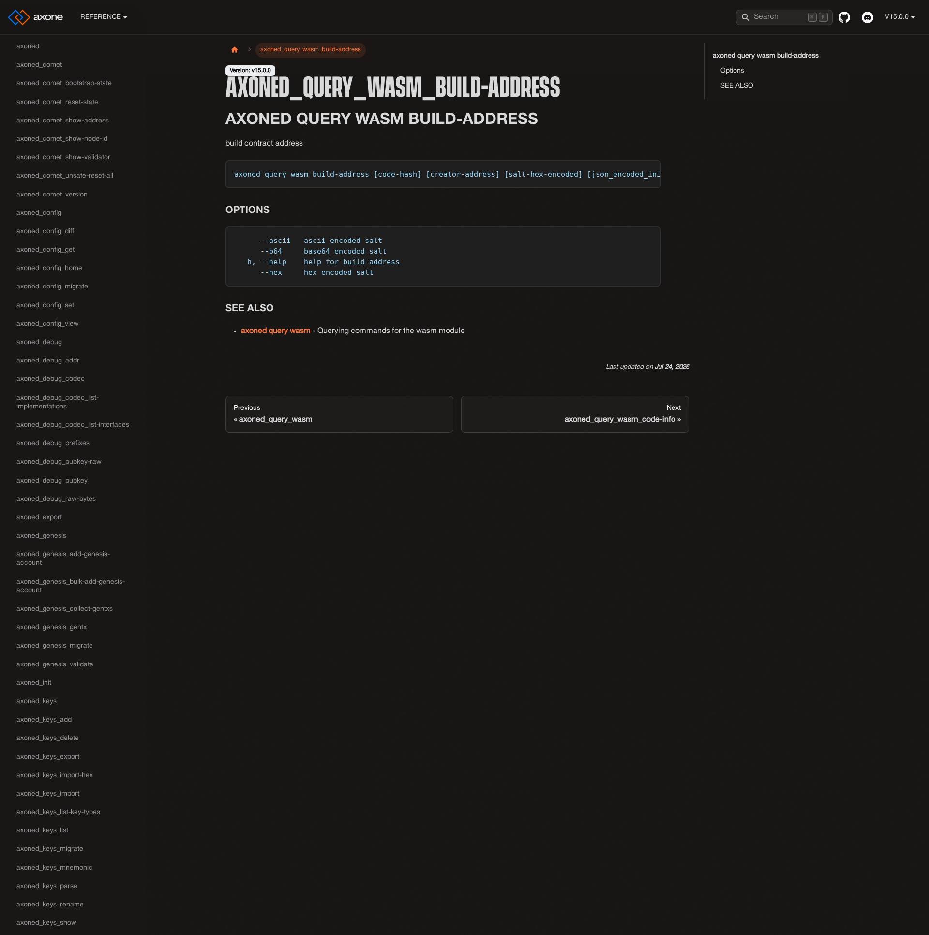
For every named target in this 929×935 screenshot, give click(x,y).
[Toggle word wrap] (631, 172)
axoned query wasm (276, 331)
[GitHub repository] (844, 17)
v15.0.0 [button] (897, 17)
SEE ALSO (736, 86)
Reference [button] (100, 17)
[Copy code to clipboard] (649, 172)
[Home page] (234, 50)
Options (732, 71)
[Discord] (867, 17)
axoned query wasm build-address (766, 56)
